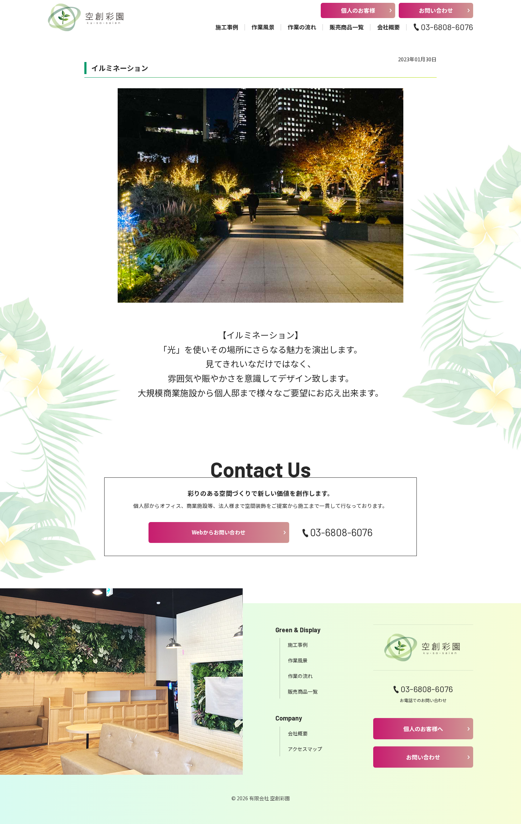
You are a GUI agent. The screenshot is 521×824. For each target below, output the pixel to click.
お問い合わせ (436, 10)
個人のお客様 (358, 10)
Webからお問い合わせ (219, 532)
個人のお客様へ (423, 728)
